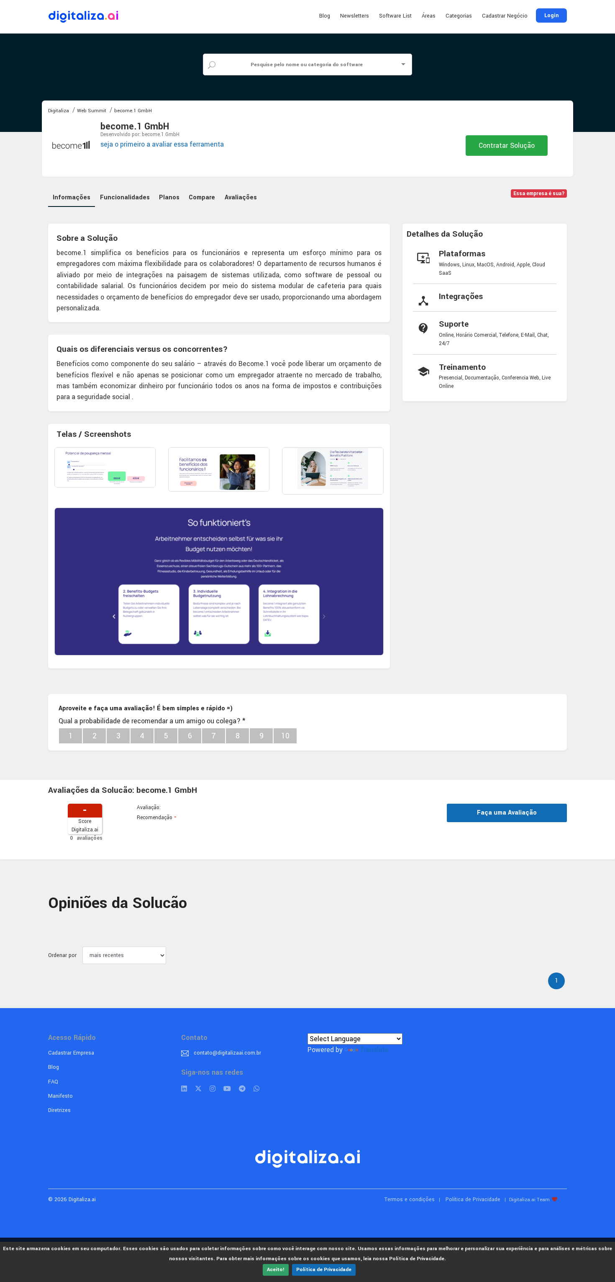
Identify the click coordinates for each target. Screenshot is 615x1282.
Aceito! (275, 1269)
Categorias (459, 16)
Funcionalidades (125, 197)
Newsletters (354, 16)
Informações (71, 197)
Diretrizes (59, 1110)
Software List (395, 16)
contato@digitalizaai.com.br (227, 1053)
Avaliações (241, 197)
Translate (374, 1050)
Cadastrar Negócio (505, 16)
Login (551, 15)
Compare (202, 197)
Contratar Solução (507, 145)
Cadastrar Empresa (71, 1053)
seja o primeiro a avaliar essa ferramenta (162, 144)
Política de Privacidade (323, 1269)
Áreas (429, 16)
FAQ (53, 1082)
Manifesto (60, 1096)
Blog (324, 16)
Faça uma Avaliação (507, 812)
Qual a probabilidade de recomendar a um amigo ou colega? (152, 721)
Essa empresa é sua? (539, 193)
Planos (169, 197)
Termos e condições (409, 1199)
